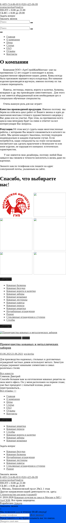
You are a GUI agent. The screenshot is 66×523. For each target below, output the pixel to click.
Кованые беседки (15, 288)
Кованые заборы (15, 294)
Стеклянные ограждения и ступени (25, 317)
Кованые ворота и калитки (21, 291)
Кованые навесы (15, 302)
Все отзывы (8, 390)
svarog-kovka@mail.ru (11, 7)
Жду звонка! (37, 515)
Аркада (18, 503)
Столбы (10, 320)
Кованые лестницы (16, 299)
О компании (13, 39)
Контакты (11, 54)
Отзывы (10, 51)
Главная (10, 36)
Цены (9, 42)
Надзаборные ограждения (20, 311)
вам (18, 511)
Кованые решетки (16, 308)
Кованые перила (15, 305)
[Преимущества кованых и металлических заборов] (28, 332)
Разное (10, 314)
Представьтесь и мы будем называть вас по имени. (27, 518)
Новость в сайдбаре (10, 338)
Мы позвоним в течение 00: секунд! (23, 511)
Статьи (10, 45)
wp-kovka (29, 353)
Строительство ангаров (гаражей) (18, 494)
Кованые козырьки (16, 296)
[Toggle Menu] (1, 32)
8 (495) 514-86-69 (9, 4)
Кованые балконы (16, 285)
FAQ (9, 48)
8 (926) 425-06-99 (28, 4)
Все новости (7, 373)
